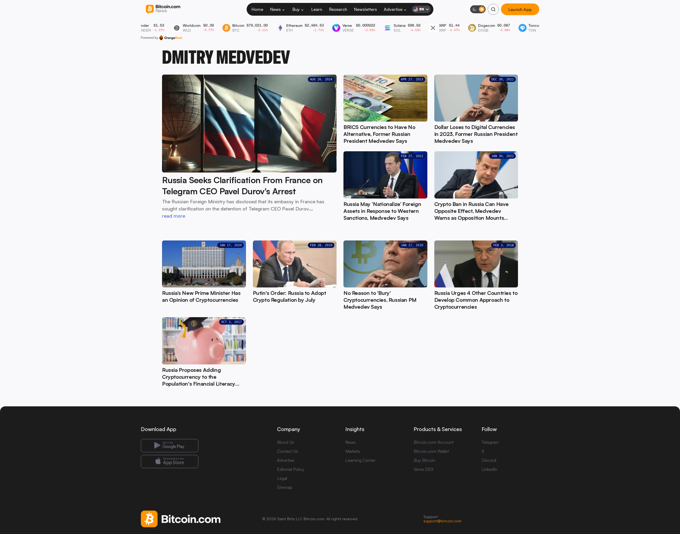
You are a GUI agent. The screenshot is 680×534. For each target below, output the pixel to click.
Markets (352, 451)
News (275, 9)
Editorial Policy (290, 469)
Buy (296, 9)
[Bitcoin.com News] (163, 9)
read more (173, 216)
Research (338, 9)
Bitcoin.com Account (434, 442)
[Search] (493, 9)
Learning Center (360, 460)
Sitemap (284, 487)
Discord (489, 460)
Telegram (490, 442)
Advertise (393, 9)
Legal (282, 478)
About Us (285, 442)
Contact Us (287, 451)
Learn (316, 9)
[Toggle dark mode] (478, 9)
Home (257, 9)
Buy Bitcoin (424, 460)
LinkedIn (489, 469)
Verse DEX (424, 469)
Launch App (520, 9)
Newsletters (365, 9)
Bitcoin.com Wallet (431, 451)
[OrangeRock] (170, 37)
